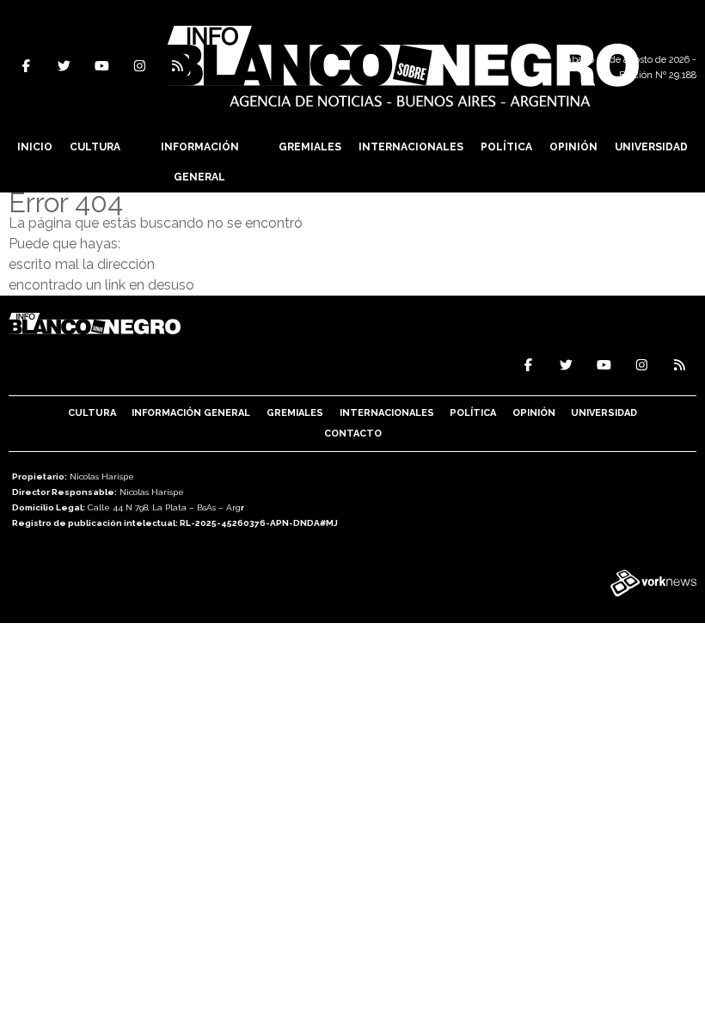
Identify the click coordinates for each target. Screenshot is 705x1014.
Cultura (95, 147)
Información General (200, 162)
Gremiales (310, 147)
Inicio (34, 147)
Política (506, 147)
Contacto (353, 433)
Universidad (651, 147)
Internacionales (411, 147)
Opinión (573, 147)
